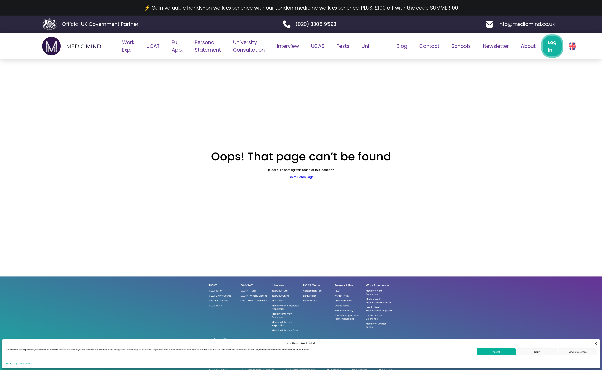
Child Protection (343, 300)
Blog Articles (309, 295)
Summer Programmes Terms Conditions (347, 317)
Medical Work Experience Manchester (379, 301)
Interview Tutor (280, 290)
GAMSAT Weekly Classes (253, 295)
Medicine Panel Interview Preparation (285, 307)
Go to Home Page (301, 177)
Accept (496, 352)
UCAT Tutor (215, 290)
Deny (537, 352)
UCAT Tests (215, 305)
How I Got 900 (310, 300)
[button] (595, 343)
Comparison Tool (312, 290)
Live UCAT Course (218, 300)
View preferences (578, 352)
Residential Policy (344, 310)
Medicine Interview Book (285, 330)
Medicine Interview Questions (282, 315)
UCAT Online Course (220, 295)
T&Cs (338, 290)
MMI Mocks (278, 300)
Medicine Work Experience (374, 292)
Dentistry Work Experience (374, 317)
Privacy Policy (25, 363)
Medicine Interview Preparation (282, 324)
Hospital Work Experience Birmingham (379, 309)
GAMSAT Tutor (248, 290)
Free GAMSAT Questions (253, 300)
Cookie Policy (11, 363)
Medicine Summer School (376, 325)
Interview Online (280, 295)
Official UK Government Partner (100, 24)
